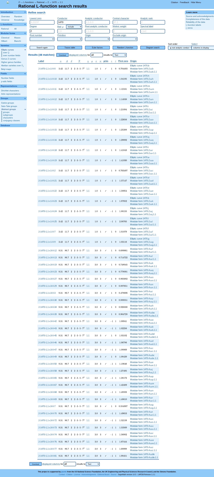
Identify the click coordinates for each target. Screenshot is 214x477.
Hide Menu (196, 2)
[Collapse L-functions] (25, 24)
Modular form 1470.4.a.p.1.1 (143, 379)
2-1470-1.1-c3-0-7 (46, 406)
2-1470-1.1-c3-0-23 (47, 271)
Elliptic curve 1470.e (139, 188)
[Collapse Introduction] (25, 12)
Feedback (184, 2)
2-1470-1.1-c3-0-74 (47, 434)
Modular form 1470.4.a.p (141, 376)
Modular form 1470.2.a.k (141, 201)
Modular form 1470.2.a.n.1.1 (143, 102)
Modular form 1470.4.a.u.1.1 (143, 429)
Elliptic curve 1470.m (140, 86)
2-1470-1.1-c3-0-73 (47, 427)
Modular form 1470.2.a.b (141, 68)
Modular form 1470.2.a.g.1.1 (143, 245)
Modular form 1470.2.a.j (141, 211)
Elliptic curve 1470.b (139, 65)
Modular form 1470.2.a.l (141, 221)
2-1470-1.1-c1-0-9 (46, 242)
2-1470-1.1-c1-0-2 (46, 170)
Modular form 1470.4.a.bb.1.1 (144, 457)
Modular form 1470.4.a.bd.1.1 (144, 337)
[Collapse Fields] (25, 73)
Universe (5, 20)
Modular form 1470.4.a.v (141, 433)
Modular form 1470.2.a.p (141, 129)
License (77, 475)
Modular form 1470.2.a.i (141, 109)
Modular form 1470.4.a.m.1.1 (144, 386)
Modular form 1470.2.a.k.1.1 (143, 204)
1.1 (61, 2)
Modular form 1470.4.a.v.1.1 (143, 436)
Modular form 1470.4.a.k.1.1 (143, 266)
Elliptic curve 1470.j (139, 208)
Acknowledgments (89, 475)
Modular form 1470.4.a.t (141, 412)
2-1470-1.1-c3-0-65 (47, 378)
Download (62, 55)
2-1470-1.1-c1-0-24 (47, 211)
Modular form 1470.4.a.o (141, 277)
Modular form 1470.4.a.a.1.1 (143, 323)
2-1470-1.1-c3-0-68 (47, 392)
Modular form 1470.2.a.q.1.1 (143, 143)
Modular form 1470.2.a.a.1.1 (143, 163)
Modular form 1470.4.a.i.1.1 (143, 294)
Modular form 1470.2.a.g (141, 242)
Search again (42, 48)
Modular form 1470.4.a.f (141, 249)
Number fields (7, 78)
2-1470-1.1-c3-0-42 (47, 321)
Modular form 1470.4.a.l (141, 256)
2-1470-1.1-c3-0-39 (47, 314)
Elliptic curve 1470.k (139, 198)
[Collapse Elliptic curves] (25, 50)
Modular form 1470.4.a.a (141, 319)
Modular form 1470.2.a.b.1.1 (143, 71)
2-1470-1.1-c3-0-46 (47, 342)
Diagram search (152, 48)
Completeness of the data (198, 19)
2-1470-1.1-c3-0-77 (47, 449)
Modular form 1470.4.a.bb (142, 454)
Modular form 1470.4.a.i (141, 291)
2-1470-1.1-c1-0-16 (47, 140)
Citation (174, 2)
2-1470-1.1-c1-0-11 (47, 89)
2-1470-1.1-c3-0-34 (47, 307)
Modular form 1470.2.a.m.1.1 (144, 92)
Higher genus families (11, 62)
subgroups (8, 115)
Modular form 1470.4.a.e (141, 362)
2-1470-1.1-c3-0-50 (47, 364)
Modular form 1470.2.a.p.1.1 (143, 133)
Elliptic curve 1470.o (139, 116)
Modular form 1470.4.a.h (141, 305)
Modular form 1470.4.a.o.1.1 (143, 280)
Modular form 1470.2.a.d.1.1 (143, 184)
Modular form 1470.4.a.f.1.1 (143, 252)
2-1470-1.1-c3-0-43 (47, 328)
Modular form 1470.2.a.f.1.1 (143, 234)
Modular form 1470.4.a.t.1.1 (143, 415)
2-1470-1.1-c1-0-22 (47, 191)
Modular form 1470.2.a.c (141, 170)
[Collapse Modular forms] (25, 33)
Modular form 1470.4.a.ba (142, 312)
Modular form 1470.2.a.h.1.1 (143, 82)
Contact (62, 475)
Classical (5, 38)
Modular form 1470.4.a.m (142, 383)
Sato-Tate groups (9, 106)
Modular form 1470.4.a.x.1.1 (143, 287)
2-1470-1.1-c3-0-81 (47, 456)
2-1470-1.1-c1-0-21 (47, 180)
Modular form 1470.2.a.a (141, 160)
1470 (54, 2)
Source (113, 475)
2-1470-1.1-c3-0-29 (47, 286)
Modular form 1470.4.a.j (141, 369)
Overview (5, 16)
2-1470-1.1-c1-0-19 (47, 160)
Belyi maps (6, 69)
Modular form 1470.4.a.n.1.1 (143, 393)
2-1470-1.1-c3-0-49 (47, 356)
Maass (17, 38)
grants (64, 472)
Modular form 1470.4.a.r (141, 397)
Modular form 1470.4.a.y (141, 298)
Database (5, 125)
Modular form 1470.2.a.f (141, 231)
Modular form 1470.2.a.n (141, 99)
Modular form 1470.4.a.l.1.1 (143, 259)
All (15, 29)
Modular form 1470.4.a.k (141, 263)
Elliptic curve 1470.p (139, 126)
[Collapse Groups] (25, 98)
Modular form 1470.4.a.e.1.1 (143, 365)
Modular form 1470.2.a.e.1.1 (143, 194)
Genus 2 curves (8, 59)
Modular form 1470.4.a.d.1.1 (143, 344)
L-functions (28, 2)
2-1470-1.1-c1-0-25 (47, 221)
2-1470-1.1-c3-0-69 (47, 399)
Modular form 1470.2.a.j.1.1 (143, 214)
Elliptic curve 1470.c (139, 167)
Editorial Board (103, 475)
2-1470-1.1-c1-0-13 (47, 109)
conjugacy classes (11, 120)
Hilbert (4, 41)
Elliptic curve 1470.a (139, 157)
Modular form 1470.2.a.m (142, 89)
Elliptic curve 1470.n (139, 96)
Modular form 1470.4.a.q (141, 270)
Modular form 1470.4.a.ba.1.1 (144, 315)
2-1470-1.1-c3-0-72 (47, 420)
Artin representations (10, 94)
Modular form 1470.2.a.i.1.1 (143, 112)
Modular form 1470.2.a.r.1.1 (143, 153)
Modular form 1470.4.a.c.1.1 (143, 351)
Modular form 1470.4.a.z (141, 447)
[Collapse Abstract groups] (25, 109)
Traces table (69, 48)
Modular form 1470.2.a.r (141, 150)
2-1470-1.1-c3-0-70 (47, 413)
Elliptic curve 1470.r (139, 147)
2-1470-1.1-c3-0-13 (47, 257)
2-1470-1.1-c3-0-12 (47, 250)
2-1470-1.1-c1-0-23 (47, 201)
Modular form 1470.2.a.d (141, 180)
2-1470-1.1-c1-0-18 (47, 150)
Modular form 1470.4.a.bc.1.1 (144, 358)
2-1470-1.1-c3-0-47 (47, 349)
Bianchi (17, 41)
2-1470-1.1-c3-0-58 (47, 371)
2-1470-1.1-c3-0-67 (47, 385)
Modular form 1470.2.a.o (141, 119)
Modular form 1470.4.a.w (142, 440)
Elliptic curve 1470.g (139, 238)
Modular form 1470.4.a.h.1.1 (143, 308)
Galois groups (7, 103)
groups (6, 112)
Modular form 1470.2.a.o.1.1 (143, 122)
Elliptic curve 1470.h (139, 76)
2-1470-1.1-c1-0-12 (47, 99)
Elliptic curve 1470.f (139, 228)
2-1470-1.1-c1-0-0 (46, 68)
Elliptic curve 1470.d (139, 177)
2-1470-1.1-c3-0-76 (47, 441)
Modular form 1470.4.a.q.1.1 (143, 273)
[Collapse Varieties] (25, 45)
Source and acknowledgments (200, 16)
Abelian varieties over (12, 65)
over (6, 52)
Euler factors (97, 48)
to (111, 55)
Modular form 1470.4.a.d (141, 341)
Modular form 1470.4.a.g (141, 404)
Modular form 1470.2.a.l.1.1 (143, 224)
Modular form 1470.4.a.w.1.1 (143, 443)
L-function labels (193, 25)
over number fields (11, 55)
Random (18, 16)
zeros (189, 28)
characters (8, 118)
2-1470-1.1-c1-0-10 (47, 79)
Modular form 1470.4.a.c (141, 348)
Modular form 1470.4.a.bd (142, 334)
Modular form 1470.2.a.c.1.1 (143, 173)
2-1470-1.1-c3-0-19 (47, 264)
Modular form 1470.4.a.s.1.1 (143, 422)
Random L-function (125, 48)
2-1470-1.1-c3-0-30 (47, 300)
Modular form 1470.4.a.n (141, 390)
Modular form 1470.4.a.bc (142, 355)
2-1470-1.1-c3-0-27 (47, 279)
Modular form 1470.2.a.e (141, 191)
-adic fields (6, 81)
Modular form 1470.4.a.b (141, 326)
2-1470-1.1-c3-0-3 (46, 293)
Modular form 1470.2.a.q (141, 140)
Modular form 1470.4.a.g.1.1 (143, 408)
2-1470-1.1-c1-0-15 (47, 129)
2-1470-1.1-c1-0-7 (46, 231)
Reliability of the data (195, 22)
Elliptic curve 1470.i (139, 106)
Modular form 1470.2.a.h (141, 79)
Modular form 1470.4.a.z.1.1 (143, 450)
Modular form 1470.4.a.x (141, 284)
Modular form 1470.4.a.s (141, 419)
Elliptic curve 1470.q (139, 137)
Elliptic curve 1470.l (139, 218)
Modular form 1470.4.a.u (141, 426)
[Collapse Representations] (25, 86)
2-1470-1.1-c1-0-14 (47, 119)
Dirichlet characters (10, 91)
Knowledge (19, 20)
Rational (40, 2)
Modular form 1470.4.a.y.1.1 (143, 301)
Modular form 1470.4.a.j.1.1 (143, 372)
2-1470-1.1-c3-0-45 (47, 335)
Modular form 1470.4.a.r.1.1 (143, 400)
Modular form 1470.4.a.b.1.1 (143, 330)
